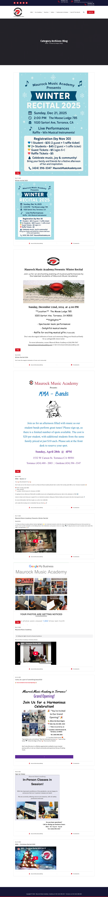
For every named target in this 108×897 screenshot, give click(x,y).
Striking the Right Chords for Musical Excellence (29, 636)
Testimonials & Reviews (62, 12)
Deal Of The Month (75, 12)
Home (46, 43)
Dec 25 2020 (18, 842)
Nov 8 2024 (18, 355)
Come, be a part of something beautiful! (28, 680)
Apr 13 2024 (18, 476)
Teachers (46, 12)
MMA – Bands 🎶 (20, 479)
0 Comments (76, 243)
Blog (18, 173)
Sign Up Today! (20, 774)
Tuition (52, 12)
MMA (31, 12)
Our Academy (38, 12)
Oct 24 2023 (18, 677)
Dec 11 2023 (18, 516)
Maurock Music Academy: (23, 630)
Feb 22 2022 (18, 771)
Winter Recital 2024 (21, 357)
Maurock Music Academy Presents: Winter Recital (31, 518)
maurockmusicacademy (37, 243)
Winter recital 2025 (21, 180)
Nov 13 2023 (18, 627)
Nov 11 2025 (18, 178)
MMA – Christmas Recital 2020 (25, 844)
